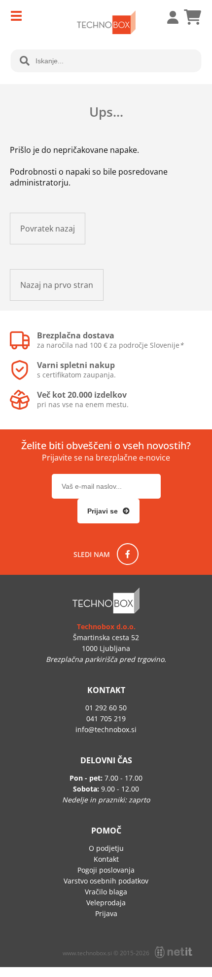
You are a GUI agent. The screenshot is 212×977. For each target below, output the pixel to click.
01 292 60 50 (106, 707)
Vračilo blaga (106, 891)
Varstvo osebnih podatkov (106, 880)
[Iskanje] (24, 60)
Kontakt (106, 859)
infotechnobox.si (106, 729)
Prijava (167, 17)
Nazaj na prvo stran (56, 284)
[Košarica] (192, 17)
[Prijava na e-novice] (108, 511)
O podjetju (106, 848)
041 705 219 (106, 718)
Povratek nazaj (47, 228)
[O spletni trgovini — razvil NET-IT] (173, 952)
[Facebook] (128, 554)
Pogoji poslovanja (106, 870)
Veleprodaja (106, 902)
